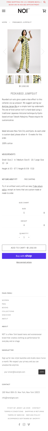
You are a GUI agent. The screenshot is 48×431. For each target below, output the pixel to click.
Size (24, 208)
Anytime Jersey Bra (9, 106)
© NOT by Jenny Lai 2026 (18, 408)
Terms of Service (16, 415)
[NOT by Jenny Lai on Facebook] (19, 425)
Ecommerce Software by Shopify (24, 418)
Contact (36, 408)
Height (24, 221)
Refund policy (33, 415)
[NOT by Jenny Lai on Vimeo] (28, 425)
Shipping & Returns (34, 411)
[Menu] (3, 11)
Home (4, 22)
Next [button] (41, 51)
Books (5, 307)
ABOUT (5, 319)
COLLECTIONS (8, 311)
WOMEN (5, 300)
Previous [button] (6, 51)
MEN (4, 304)
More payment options (24, 262)
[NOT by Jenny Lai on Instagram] (24, 425)
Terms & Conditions (13, 411)
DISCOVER (6, 315)
